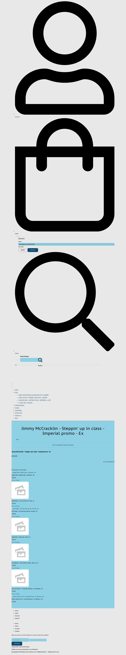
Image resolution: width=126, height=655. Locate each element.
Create (57, 652)
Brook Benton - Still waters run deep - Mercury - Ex (25, 563)
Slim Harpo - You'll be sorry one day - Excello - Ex (24, 511)
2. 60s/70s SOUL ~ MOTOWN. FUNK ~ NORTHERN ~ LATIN (34, 400)
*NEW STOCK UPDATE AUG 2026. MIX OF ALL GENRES (33, 395)
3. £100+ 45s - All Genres (25, 403)
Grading (17, 408)
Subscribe (17, 643)
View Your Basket (56, 445)
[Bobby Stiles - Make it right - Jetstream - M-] (24, 472)
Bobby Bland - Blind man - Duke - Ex (21, 537)
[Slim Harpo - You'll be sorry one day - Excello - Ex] (25, 509)
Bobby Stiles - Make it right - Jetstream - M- (23, 475)
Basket (23, 250)
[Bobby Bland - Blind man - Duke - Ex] (20, 534)
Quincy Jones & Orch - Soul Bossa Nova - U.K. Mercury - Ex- (27, 599)
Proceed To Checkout (68, 445)
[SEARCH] (40, 360)
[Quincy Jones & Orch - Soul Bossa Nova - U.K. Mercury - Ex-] (28, 596)
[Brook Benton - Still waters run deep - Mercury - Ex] (20, 560)
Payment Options (19, 405)
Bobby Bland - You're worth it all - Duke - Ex (23, 501)
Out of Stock (16, 480)
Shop (16, 392)
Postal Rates (18, 410)
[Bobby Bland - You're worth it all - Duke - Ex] (20, 498)
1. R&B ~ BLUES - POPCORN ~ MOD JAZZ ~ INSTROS (32, 397)
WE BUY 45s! (18, 413)
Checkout (33, 250)
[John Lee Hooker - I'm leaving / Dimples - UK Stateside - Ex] (20, 586)
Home (16, 390)
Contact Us (18, 415)
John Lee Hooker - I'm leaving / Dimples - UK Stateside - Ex (27, 589)
